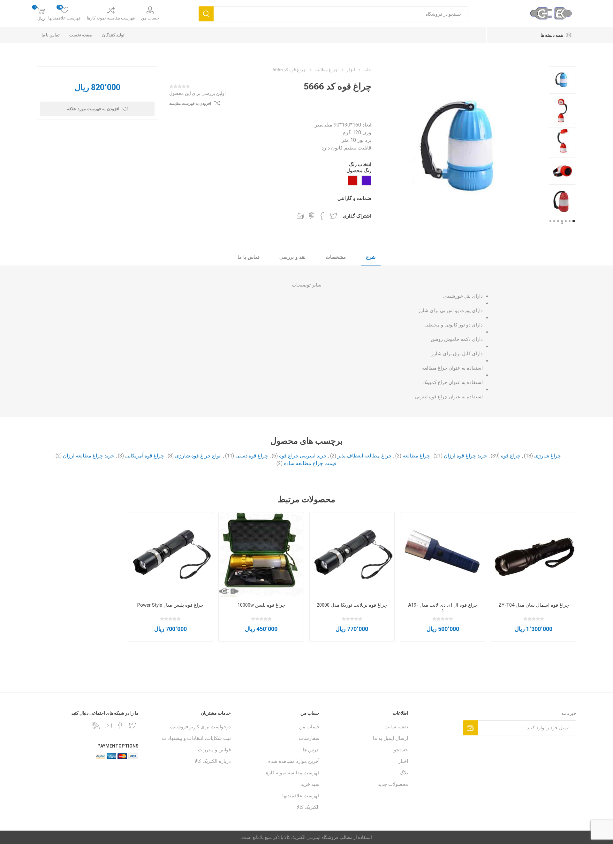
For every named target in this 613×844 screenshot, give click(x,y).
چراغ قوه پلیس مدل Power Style (170, 605)
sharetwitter (333, 215)
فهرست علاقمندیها (301, 796)
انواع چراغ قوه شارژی (198, 456)
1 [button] (573, 221)
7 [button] (550, 221)
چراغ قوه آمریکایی (144, 456)
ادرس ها (311, 750)
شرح (371, 257)
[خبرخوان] (96, 725)
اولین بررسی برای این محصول (197, 93)
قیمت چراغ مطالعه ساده (310, 463)
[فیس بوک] (120, 725)
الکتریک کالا (308, 807)
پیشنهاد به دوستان (300, 215)
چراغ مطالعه (416, 456)
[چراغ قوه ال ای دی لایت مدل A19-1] (442, 554)
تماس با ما (248, 257)
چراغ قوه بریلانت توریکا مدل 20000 (352, 605)
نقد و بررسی (292, 257)
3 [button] (566, 221)
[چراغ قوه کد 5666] (562, 80)
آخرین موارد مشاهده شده (294, 761)
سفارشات (309, 738)
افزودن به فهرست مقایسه (190, 103)
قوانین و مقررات (214, 750)
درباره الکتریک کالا (212, 761)
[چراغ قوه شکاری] (261, 554)
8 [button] (562, 223)
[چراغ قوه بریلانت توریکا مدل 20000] (352, 554)
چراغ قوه (510, 456)
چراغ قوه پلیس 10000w (261, 605)
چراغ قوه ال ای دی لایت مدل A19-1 (443, 608)
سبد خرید (310, 784)
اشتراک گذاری (357, 216)
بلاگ (404, 773)
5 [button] (558, 221)
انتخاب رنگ (360, 164)
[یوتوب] (108, 725)
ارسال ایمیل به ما (390, 738)
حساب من (150, 18)
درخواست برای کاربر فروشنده (200, 727)
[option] (562, 80)
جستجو (401, 750)
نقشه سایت (396, 727)
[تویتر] (132, 725)
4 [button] (562, 221)
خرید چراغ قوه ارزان (465, 456)
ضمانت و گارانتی (354, 198)
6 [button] (554, 221)
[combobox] (341, 13)
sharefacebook (322, 215)
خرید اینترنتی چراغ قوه (303, 456)
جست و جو (206, 13)
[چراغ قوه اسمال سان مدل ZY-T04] (533, 554)
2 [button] (570, 221)
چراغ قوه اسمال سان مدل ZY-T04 (533, 605)
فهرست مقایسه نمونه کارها (111, 18)
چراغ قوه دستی (251, 456)
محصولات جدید (393, 784)
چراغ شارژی (547, 456)
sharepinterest (311, 215)
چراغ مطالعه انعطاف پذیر (364, 456)
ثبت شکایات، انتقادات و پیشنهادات (196, 738)
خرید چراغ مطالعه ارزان (88, 456)
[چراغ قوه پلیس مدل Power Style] (170, 554)
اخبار (403, 761)
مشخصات (336, 257)
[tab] (371, 257)
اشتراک (470, 727)
